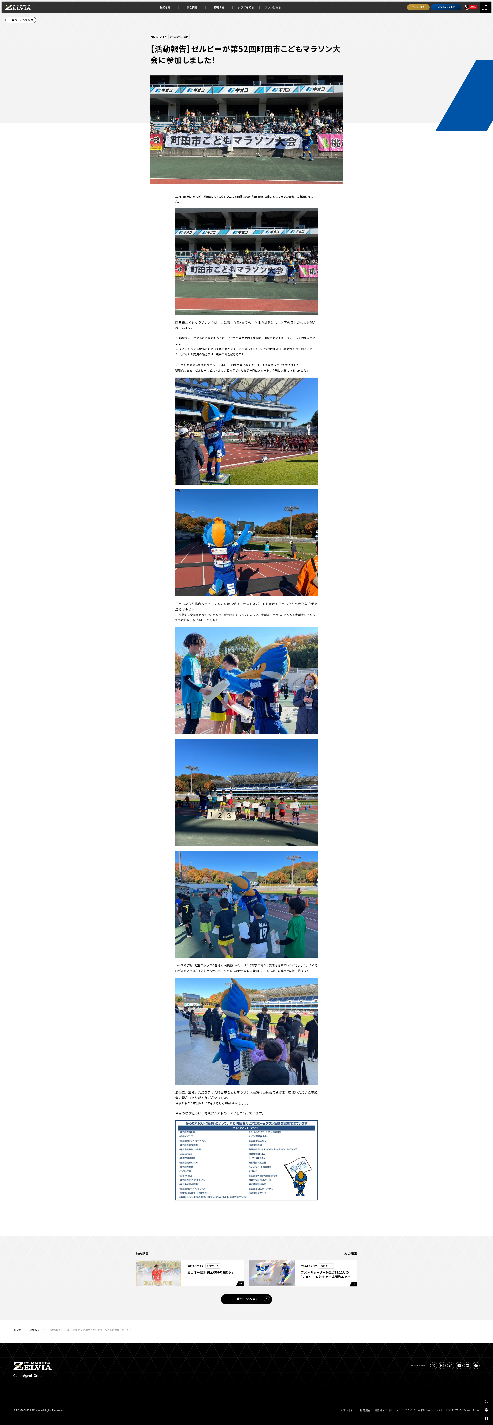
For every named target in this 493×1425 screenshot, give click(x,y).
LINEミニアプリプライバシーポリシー (457, 1410)
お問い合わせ (348, 1410)
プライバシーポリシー (417, 1410)
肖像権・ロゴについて (387, 1410)
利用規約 (365, 1410)
